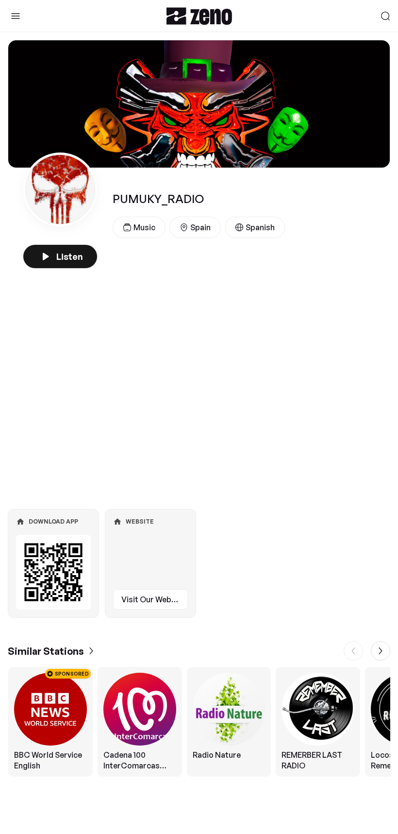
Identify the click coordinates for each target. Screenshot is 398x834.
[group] (199, 721)
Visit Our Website (153, 599)
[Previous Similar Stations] (353, 651)
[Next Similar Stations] (380, 651)
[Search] (385, 16)
